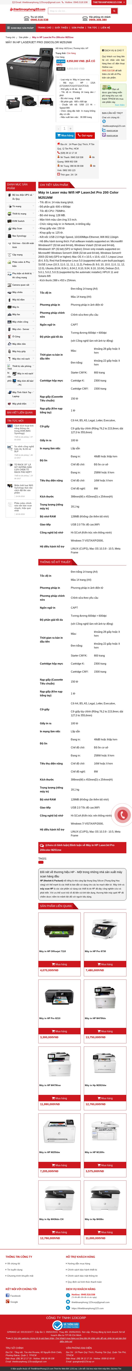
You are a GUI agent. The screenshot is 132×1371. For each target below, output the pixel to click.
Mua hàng (61, 964)
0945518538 (112, 131)
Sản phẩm (78, 28)
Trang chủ (44, 28)
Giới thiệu (61, 28)
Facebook (15, 1296)
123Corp (73, 1369)
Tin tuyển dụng (14, 1269)
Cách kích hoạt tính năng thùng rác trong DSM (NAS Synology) (24, 430)
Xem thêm (120, 105)
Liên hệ (105, 28)
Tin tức (92, 28)
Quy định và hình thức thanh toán (85, 1282)
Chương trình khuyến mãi (20, 1275)
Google (14, 1302)
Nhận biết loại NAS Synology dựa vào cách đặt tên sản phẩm (23, 489)
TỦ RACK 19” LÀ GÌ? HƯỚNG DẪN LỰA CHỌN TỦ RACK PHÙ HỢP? (23, 468)
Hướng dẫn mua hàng (79, 1263)
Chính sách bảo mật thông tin (83, 1275)
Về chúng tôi (13, 1263)
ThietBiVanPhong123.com (42, 1369)
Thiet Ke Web (60, 1369)
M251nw (68, 48)
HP (86, 48)
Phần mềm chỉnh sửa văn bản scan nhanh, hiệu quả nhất (23, 507)
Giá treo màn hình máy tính (98, 1369)
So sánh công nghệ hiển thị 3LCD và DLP (24, 449)
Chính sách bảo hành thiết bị (82, 1269)
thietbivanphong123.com (114, 126)
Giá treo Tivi (116, 1369)
